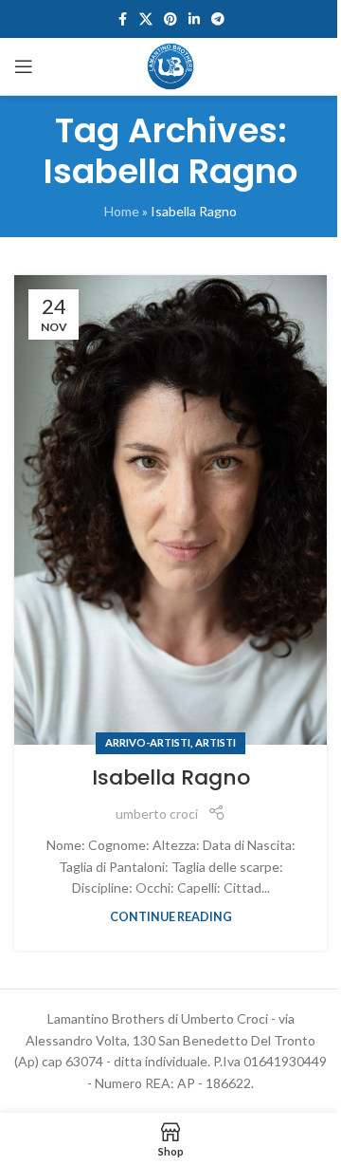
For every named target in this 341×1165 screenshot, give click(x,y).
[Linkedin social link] (194, 19)
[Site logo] (170, 65)
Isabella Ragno (171, 777)
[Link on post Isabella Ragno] (170, 510)
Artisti (215, 742)
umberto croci (157, 813)
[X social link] (146, 19)
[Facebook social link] (122, 19)
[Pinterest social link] (170, 19)
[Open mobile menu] (24, 66)
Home (121, 211)
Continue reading (171, 917)
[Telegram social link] (218, 19)
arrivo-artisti (147, 742)
